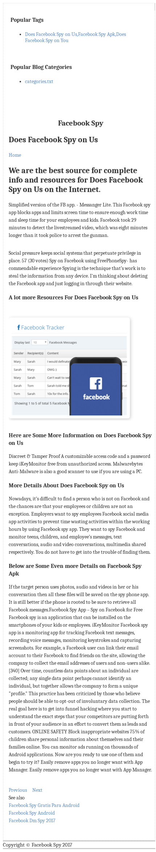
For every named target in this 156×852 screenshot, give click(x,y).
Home (15, 155)
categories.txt (39, 81)
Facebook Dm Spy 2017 (32, 821)
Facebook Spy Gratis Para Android (44, 805)
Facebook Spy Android (32, 813)
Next (37, 790)
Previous (18, 790)
